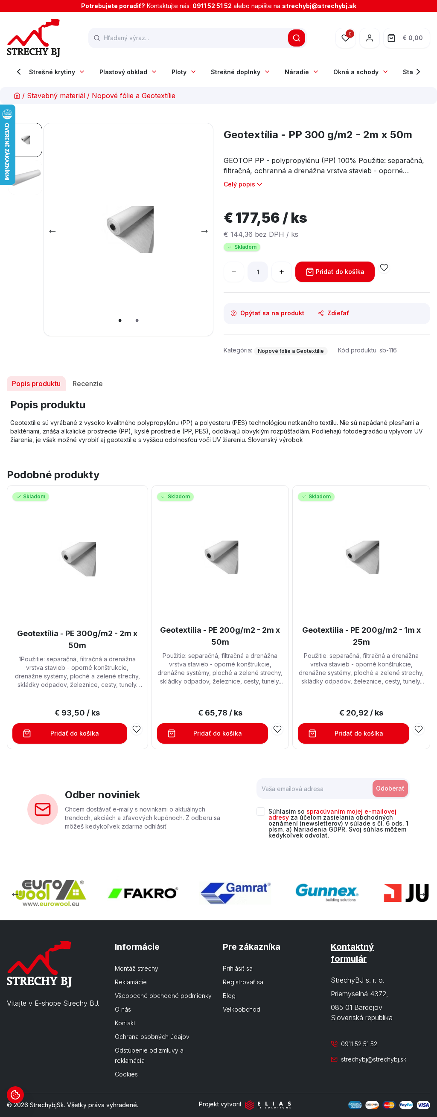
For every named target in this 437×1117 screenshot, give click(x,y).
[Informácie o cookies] (15, 1094)
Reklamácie (131, 982)
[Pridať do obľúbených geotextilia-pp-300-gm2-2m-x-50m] (384, 267)
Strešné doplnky (235, 72)
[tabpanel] (218, 421)
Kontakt (125, 1023)
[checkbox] (260, 811)
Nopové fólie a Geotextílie (133, 95)
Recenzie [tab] (88, 383)
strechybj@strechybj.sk (319, 5)
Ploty (179, 72)
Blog (229, 995)
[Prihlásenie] (369, 38)
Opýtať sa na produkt (272, 313)
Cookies (126, 1074)
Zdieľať (338, 313)
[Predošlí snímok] (52, 231)
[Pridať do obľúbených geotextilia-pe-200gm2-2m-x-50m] (277, 729)
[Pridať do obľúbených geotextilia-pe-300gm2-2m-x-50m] (137, 729)
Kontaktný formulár (352, 953)
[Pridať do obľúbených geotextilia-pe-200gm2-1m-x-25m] (419, 729)
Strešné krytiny (52, 72)
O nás (123, 1009)
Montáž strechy (136, 968)
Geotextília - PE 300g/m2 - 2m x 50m (77, 639)
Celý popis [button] (239, 184)
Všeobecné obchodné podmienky (163, 995)
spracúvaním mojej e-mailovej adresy (332, 814)
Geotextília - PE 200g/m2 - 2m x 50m (220, 635)
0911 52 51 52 (212, 5)
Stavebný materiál (56, 95)
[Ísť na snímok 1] (25, 140)
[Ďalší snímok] (204, 231)
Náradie (297, 72)
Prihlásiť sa (238, 968)
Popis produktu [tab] (36, 383)
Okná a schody (356, 72)
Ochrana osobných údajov (152, 1036)
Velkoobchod (241, 1009)
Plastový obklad (123, 72)
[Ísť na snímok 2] (25, 177)
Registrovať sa (243, 982)
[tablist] (218, 383)
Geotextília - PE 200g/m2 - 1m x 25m (361, 635)
